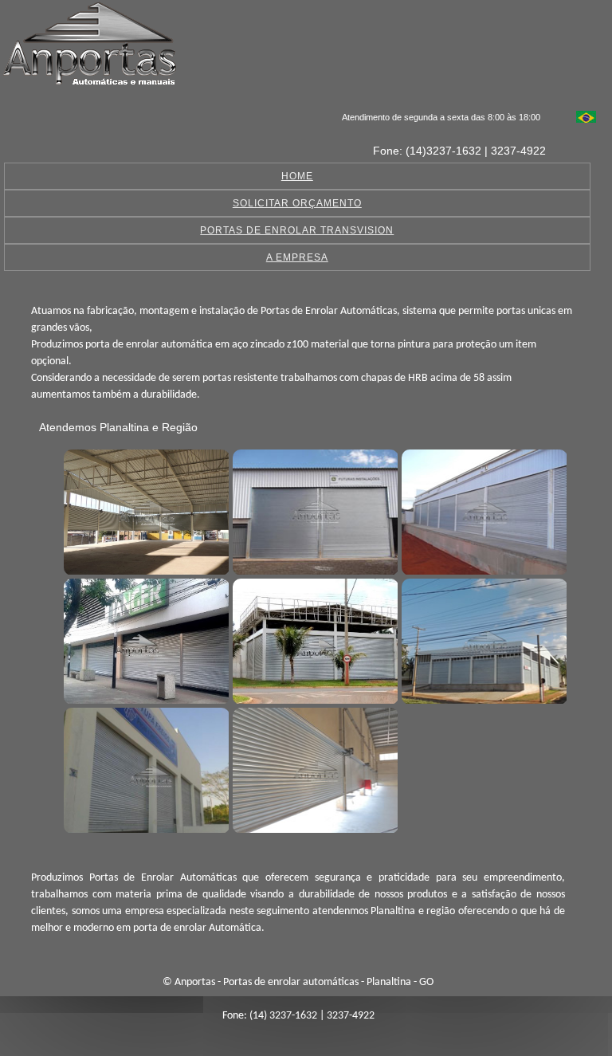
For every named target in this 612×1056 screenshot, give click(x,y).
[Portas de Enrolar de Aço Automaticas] (313, 768)
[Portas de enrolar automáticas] (144, 510)
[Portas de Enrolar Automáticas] (482, 639)
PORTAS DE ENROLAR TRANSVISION (297, 230)
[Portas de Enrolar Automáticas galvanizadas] (144, 768)
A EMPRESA (297, 257)
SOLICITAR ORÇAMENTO (297, 203)
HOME (297, 176)
